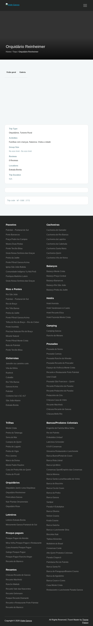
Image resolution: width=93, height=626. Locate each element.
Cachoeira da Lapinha (56, 239)
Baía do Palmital (13, 345)
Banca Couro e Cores (55, 581)
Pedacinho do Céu (54, 395)
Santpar (49, 502)
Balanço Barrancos (54, 281)
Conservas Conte (54, 548)
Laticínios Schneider (55, 442)
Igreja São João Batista (16, 267)
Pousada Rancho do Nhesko (58, 358)
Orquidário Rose (13, 506)
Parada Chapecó (53, 557)
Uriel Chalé (51, 377)
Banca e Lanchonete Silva (57, 530)
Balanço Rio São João (56, 285)
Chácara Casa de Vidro (56, 400)
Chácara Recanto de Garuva (58, 409)
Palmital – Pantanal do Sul (17, 230)
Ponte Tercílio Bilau (14, 248)
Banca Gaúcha (52, 525)
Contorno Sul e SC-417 (16, 396)
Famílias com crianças (18, 142)
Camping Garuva (53, 331)
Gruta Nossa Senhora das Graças (20, 253)
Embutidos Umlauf (54, 437)
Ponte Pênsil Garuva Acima (17, 262)
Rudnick (9, 373)
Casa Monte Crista (54, 585)
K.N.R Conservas (54, 447)
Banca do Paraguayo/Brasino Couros (62, 571)
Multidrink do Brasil (54, 544)
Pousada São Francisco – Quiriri (60, 381)
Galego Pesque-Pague (16, 552)
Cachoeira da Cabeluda (56, 244)
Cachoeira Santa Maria (56, 248)
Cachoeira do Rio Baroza (57, 235)
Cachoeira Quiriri (53, 253)
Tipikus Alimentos (54, 539)
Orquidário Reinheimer (15, 493)
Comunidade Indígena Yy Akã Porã (21, 272)
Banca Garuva (52, 497)
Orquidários (14, 133)
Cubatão (9, 377)
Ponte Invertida (12, 327)
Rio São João (12, 294)
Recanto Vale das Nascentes (18, 589)
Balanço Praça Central (56, 276)
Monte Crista (11, 428)
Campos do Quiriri (13, 442)
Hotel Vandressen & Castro (58, 308)
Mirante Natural (12, 336)
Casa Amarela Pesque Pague (18, 547)
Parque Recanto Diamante (17, 598)
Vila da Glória (12, 368)
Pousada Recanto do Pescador (59, 363)
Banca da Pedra (53, 493)
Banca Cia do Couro (55, 488)
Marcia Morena (52, 474)
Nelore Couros (52, 516)
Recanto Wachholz (54, 405)
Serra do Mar (11, 437)
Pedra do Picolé (13, 474)
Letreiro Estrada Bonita (16, 520)
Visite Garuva (26, 621)
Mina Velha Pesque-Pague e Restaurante (24, 543)
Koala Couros (52, 520)
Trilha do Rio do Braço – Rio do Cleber (22, 322)
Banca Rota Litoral (54, 460)
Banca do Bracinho (54, 484)
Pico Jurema (11, 456)
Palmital (9, 391)
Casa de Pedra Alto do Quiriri (18, 470)
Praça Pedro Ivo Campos (16, 239)
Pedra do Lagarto (13, 447)
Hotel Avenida (52, 303)
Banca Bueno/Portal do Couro (59, 456)
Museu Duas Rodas (14, 244)
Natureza (33, 142)
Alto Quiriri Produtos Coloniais (59, 553)
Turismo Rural (26, 133)
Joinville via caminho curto (17, 363)
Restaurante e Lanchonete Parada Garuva (64, 590)
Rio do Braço (11, 304)
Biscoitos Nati (52, 534)
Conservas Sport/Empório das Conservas (64, 470)
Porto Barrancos (13, 235)
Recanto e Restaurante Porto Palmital (62, 372)
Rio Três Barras (12, 308)
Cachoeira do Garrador (56, 230)
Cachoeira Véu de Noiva (57, 258)
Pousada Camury (54, 354)
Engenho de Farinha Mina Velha (60, 428)
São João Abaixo (13, 400)
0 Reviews (13, 160)
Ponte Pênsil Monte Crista (17, 341)
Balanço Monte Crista (55, 271)
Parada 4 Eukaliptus (55, 507)
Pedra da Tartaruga (14, 433)
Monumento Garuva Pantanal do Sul (21, 525)
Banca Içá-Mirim (53, 465)
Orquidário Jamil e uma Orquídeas (20, 488)
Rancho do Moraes (54, 336)
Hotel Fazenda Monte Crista (58, 317)
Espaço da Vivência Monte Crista (60, 368)
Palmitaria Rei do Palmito (57, 562)
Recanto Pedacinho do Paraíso (59, 386)
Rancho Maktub (12, 584)
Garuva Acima (12, 387)
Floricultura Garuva (14, 497)
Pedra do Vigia (12, 451)
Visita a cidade (44, 142)
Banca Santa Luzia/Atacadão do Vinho (63, 479)
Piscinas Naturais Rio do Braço (19, 331)
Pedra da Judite (12, 258)
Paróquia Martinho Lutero (17, 276)
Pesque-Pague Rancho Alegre (19, 557)
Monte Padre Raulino (15, 465)
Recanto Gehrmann (14, 593)
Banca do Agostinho (55, 576)
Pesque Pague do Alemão (17, 538)
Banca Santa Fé (53, 567)
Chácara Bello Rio (54, 414)
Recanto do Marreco (14, 561)
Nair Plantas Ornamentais (17, 502)
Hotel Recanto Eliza (55, 313)
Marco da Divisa (13, 460)
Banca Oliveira (52, 511)
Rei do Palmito (52, 433)
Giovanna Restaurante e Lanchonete (62, 451)
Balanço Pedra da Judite (57, 290)
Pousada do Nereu (54, 349)
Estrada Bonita (15, 170)
